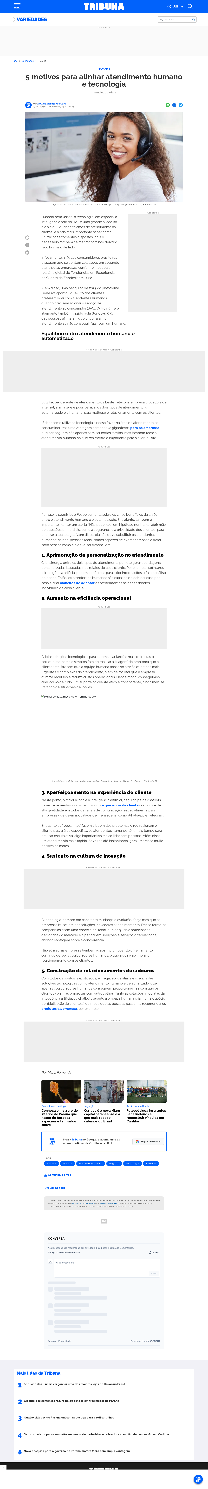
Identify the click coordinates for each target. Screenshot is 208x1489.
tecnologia (132, 1163)
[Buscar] (194, 19)
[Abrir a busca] (190, 6)
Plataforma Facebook (109, 1203)
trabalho (151, 1163)
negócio (114, 1163)
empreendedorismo (90, 1163)
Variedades (32, 19)
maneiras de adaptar (77, 583)
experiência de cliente (120, 805)
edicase (67, 1163)
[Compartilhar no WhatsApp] (168, 105)
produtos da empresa (59, 1009)
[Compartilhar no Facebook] (174, 105)
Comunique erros (59, 1174)
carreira (51, 1163)
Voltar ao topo (56, 1187)
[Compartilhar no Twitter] (181, 105)
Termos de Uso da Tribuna (83, 1203)
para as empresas (144, 428)
